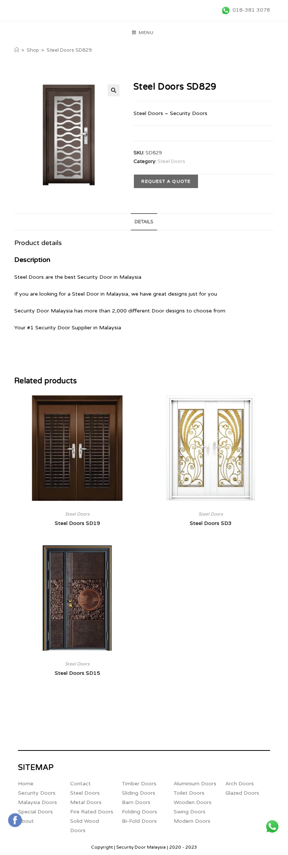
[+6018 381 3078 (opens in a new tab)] (272, 826)
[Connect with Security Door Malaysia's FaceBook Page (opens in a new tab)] (15, 820)
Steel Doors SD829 (69, 50)
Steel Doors (171, 161)
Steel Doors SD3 (211, 523)
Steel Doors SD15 (77, 673)
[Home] (16, 50)
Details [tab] (144, 222)
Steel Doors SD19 (77, 523)
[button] (114, 90)
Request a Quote (165, 181)
